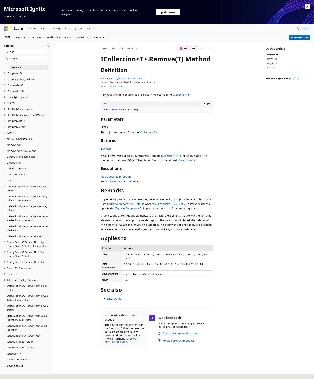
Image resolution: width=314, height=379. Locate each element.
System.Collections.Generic (130, 78)
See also (271, 67)
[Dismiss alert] (307, 6)
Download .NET (299, 37)
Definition (273, 54)
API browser (127, 48)
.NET (114, 48)
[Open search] (298, 29)
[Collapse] (48, 45)
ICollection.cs (117, 86)
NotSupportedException (116, 176)
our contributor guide (121, 340)
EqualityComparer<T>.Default (125, 204)
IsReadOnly (114, 298)
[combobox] (26, 52)
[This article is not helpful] (298, 79)
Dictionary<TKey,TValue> (172, 204)
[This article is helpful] (294, 79)
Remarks (272, 58)
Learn (104, 48)
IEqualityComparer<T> (128, 208)
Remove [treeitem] (16, 67)
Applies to (272, 63)
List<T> (206, 199)
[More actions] (210, 48)
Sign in (306, 28)
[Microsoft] (6, 28)
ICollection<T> (182, 94)
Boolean (106, 148)
